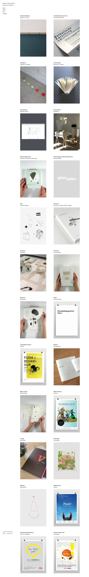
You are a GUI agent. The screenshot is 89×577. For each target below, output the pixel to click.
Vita (4, 11)
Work (4, 8)
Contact (5, 13)
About (4, 10)
